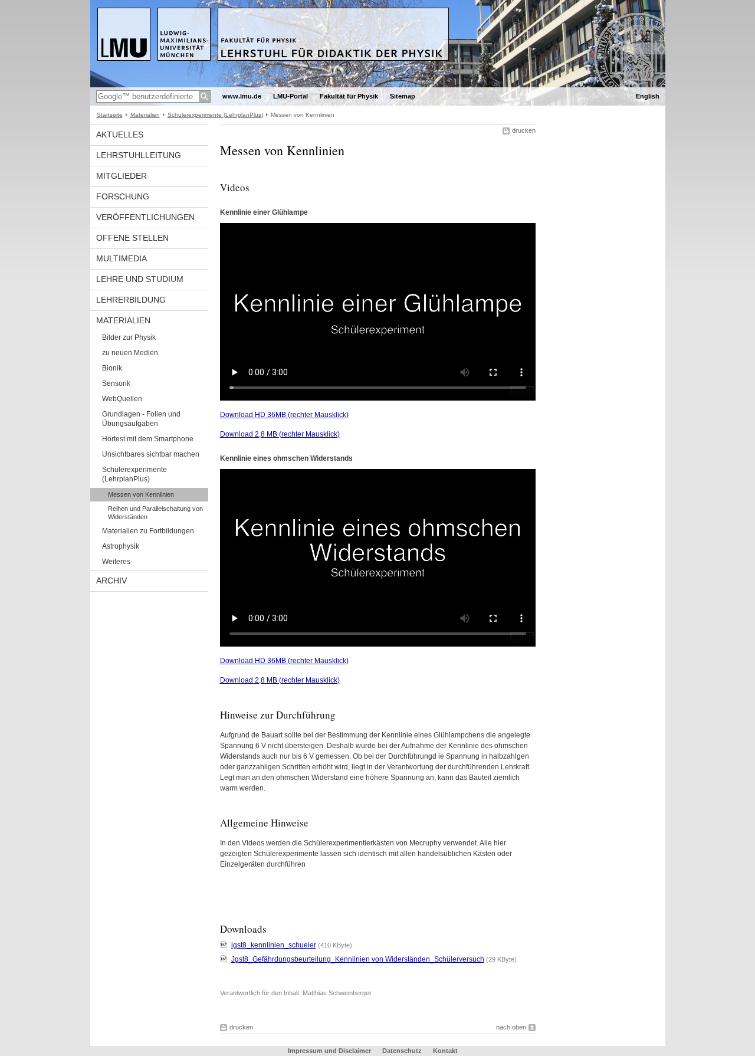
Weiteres (116, 561)
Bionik (112, 368)
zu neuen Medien (130, 353)
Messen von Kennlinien (141, 494)
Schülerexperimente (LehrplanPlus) (215, 114)
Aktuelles (119, 134)
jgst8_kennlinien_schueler (273, 945)
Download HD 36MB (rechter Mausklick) (284, 415)
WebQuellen (122, 399)
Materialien (145, 114)
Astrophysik (120, 546)
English (647, 96)
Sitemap (402, 96)
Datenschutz (402, 1050)
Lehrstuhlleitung (138, 155)
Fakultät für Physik (349, 96)
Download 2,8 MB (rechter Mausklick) (280, 434)
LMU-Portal (290, 96)
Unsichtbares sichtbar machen (150, 454)
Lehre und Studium (139, 279)
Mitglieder (121, 176)
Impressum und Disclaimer (329, 1050)
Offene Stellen (132, 237)
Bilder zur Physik (129, 337)
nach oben (511, 1027)
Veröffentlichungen (145, 217)
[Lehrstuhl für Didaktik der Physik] (377, 85)
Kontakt (445, 1050)
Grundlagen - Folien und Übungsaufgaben (141, 419)
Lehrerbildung (131, 299)
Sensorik (116, 383)
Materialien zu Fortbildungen (148, 531)
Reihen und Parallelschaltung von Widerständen (155, 512)
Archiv (111, 580)
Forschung (122, 196)
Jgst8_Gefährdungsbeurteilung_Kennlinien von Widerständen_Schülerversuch (357, 959)
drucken (524, 130)
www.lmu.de (241, 96)
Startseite (110, 114)
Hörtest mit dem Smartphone (147, 439)
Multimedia (121, 258)
